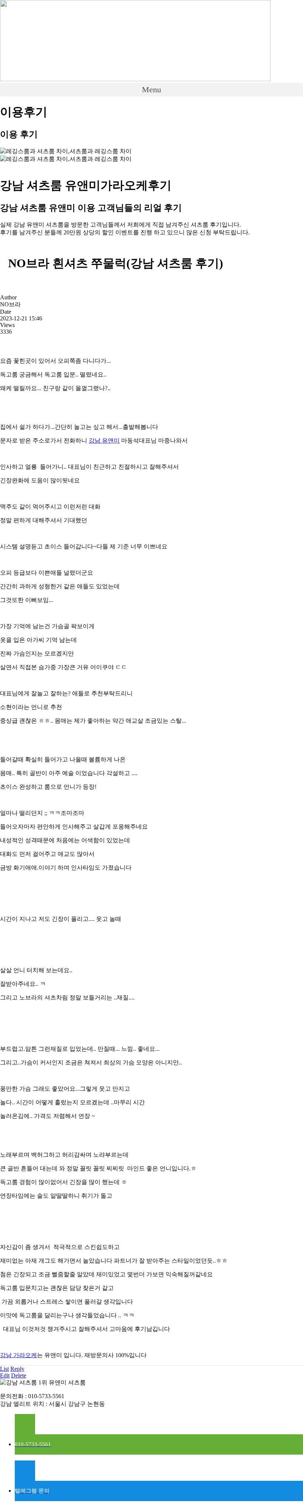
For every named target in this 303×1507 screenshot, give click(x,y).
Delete (18, 1375)
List (4, 1369)
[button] (151, 89)
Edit (5, 1375)
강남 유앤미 (104, 440)
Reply (17, 1369)
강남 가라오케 (18, 1355)
